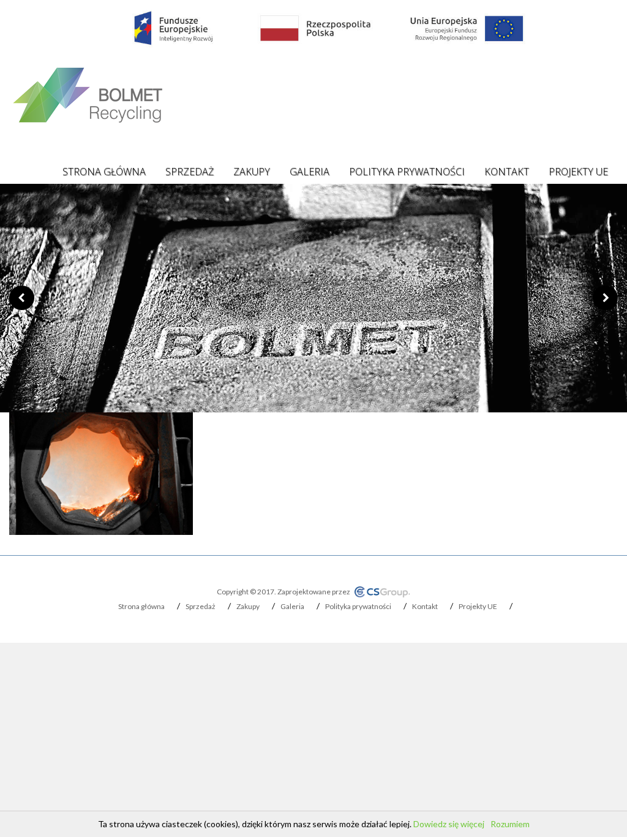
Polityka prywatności (407, 171)
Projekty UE (578, 171)
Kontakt (506, 171)
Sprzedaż (189, 171)
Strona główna (104, 171)
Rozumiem (510, 824)
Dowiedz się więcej (448, 824)
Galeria (309, 171)
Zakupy (251, 171)
